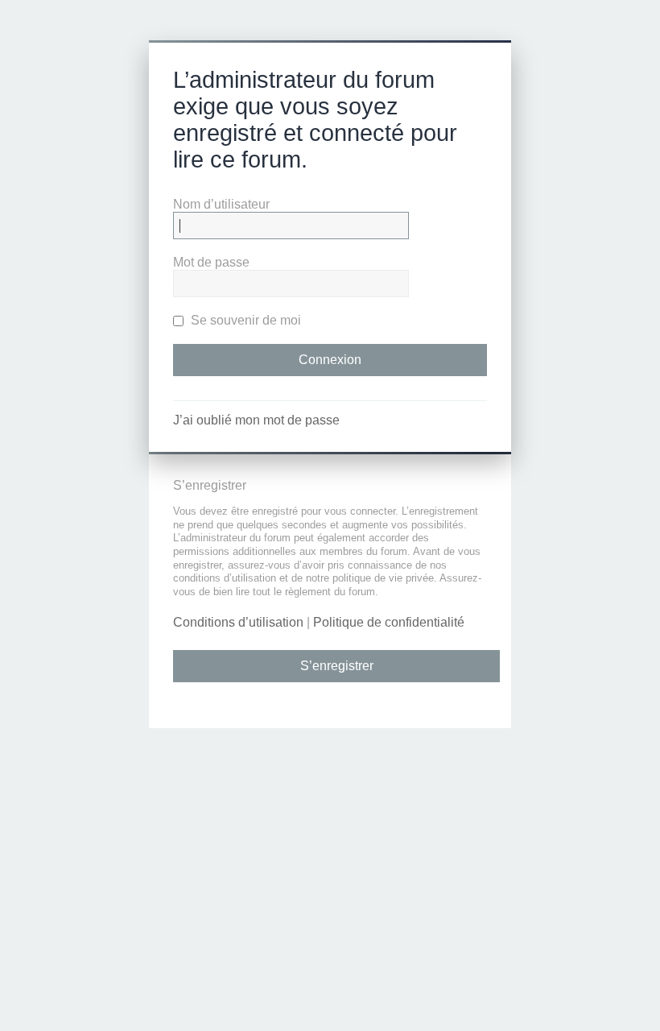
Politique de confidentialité (388, 622)
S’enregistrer (336, 666)
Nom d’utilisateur (221, 204)
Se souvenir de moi (244, 320)
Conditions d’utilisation (238, 622)
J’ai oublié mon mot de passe (256, 420)
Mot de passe (211, 262)
